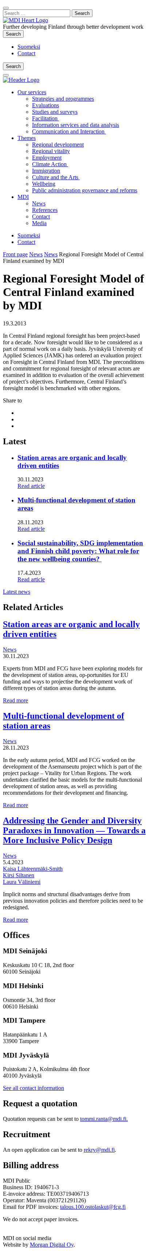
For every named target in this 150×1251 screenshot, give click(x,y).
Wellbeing (43, 184)
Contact (26, 53)
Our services (31, 92)
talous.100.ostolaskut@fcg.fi (93, 1207)
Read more (15, 700)
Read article (31, 486)
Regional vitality (51, 151)
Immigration (46, 171)
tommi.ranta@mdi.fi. (104, 1119)
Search (15, 34)
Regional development (58, 144)
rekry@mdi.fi (99, 1150)
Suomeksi (28, 47)
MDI (23, 197)
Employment (47, 158)
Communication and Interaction (69, 131)
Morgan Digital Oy (52, 1245)
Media (39, 223)
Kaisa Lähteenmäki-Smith (33, 869)
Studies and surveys (55, 112)
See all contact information (33, 1088)
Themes (26, 138)
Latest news (16, 592)
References (45, 210)
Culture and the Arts (56, 177)
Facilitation (45, 118)
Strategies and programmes (63, 99)
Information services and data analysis (75, 125)
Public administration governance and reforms (84, 190)
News (39, 203)
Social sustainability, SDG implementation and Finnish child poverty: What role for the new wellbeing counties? (80, 551)
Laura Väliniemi (21, 882)
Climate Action (50, 164)
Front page (15, 254)
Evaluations (45, 105)
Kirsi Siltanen (18, 875)
